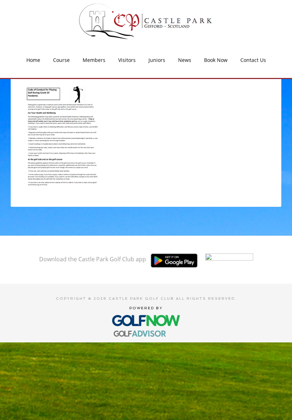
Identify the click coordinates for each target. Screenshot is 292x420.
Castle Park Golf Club (146, 21)
